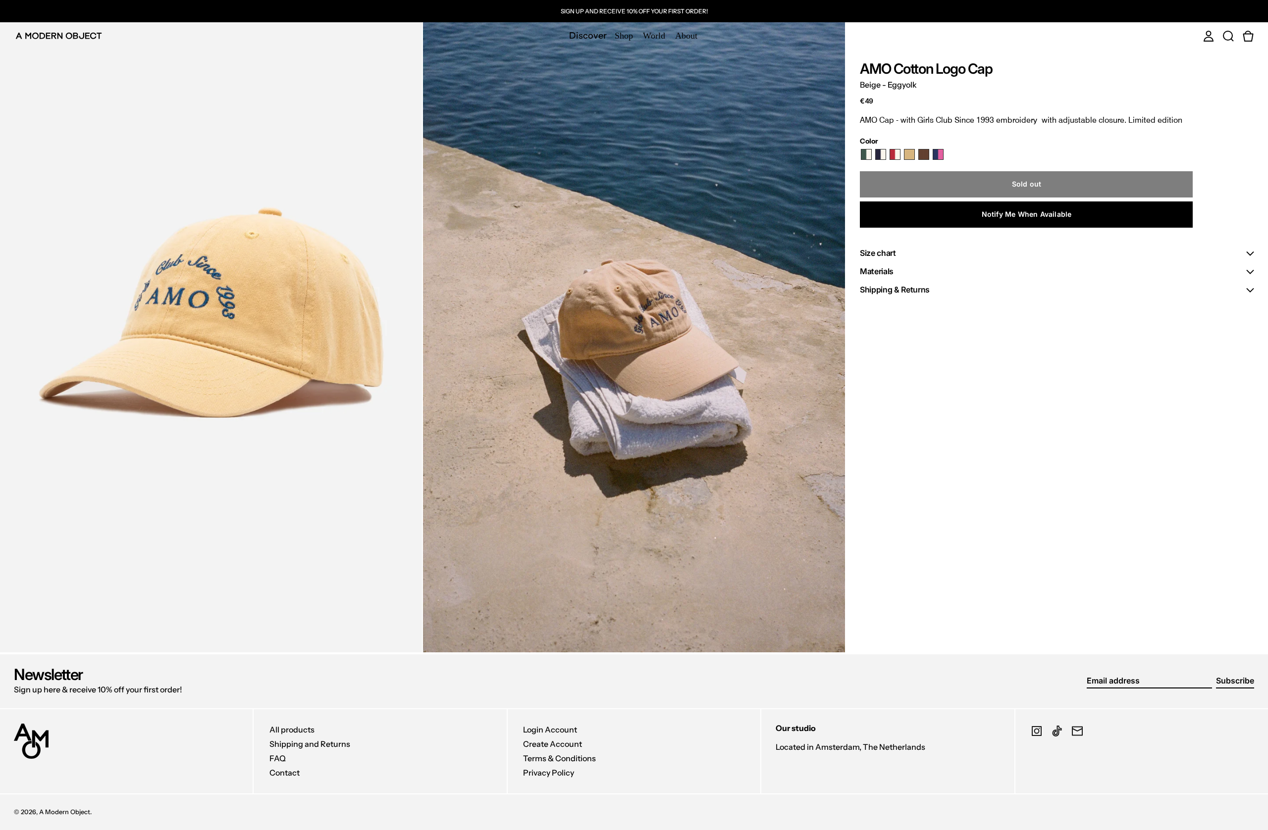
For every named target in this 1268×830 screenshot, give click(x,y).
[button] (1228, 36)
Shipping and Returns (309, 744)
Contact (284, 773)
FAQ (277, 758)
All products (292, 729)
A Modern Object (64, 812)
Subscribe (1235, 680)
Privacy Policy (548, 773)
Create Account (552, 744)
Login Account (550, 729)
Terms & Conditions (559, 758)
